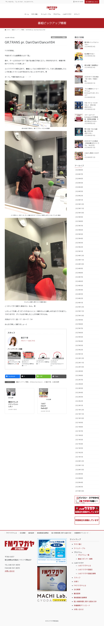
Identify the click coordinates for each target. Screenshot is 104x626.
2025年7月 (79, 226)
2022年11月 (79, 363)
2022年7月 (79, 380)
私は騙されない (89, 54)
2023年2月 (79, 350)
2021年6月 (79, 435)
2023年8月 (79, 324)
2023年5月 (79, 337)
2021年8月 (79, 427)
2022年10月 (79, 367)
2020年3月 (79, 487)
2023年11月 (79, 311)
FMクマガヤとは (11, 533)
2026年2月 (79, 196)
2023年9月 (79, 320)
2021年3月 (79, 448)
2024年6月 (79, 281)
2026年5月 (79, 183)
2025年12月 (79, 204)
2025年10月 (79, 213)
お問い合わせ (10, 571)
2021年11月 (79, 414)
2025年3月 (79, 243)
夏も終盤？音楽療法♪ (91, 65)
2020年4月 (79, 482)
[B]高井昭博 (55, 382)
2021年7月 (79, 431)
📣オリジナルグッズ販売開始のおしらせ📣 (14, 363)
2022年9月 (79, 371)
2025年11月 (79, 208)
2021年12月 (79, 410)
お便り (76, 581)
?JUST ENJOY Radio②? (44, 406)
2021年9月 (79, 423)
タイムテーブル (79, 548)
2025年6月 (79, 230)
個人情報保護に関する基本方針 (61, 533)
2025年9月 (79, 217)
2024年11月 (79, 260)
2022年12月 (79, 358)
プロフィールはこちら (28, 341)
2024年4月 (79, 290)
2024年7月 (79, 277)
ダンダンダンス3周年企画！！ (42, 363)
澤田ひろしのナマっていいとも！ (13, 404)
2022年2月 (79, 401)
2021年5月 (79, 440)
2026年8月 (79, 170)
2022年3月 (79, 397)
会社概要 (22, 533)
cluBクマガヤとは (84, 565)
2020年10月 (79, 470)
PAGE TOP (99, 605)
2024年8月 (79, 273)
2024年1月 (79, 303)
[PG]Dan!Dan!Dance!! (36, 382)
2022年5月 (79, 388)
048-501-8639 (79, 1)
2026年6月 (79, 179)
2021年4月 (79, 444)
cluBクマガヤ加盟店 (85, 569)
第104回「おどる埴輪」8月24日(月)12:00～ (90, 131)
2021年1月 (79, 457)
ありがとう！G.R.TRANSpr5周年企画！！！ (28, 363)
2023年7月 (79, 328)
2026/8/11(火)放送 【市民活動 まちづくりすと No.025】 (91, 143)
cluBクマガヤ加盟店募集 (87, 573)
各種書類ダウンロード (81, 533)
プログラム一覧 (83, 555)
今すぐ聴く (78, 544)
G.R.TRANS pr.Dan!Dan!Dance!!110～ (57, 363)
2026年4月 (79, 187)
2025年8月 (79, 221)
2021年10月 (79, 418)
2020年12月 (79, 461)
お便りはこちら (93, 2)
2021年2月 (79, 453)
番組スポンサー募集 (85, 559)
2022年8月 (79, 375)
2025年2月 (79, 247)
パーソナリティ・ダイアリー (13, 358)
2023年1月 (79, 354)
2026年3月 (79, 191)
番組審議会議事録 (42, 533)
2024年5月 (79, 286)
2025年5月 (79, 234)
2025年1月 (79, 251)
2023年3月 (79, 345)
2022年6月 (79, 384)
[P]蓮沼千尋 (47, 382)
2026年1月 (79, 200)
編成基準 (31, 533)
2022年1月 (79, 405)
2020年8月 (79, 478)
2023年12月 (79, 307)
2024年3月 (79, 294)
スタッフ (77, 577)
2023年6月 (79, 333)
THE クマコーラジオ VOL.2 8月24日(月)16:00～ (91, 105)
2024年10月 (79, 264)
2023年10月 (79, 316)
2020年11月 (79, 465)
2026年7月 (79, 174)
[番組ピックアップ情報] (43, 392)
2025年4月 (79, 238)
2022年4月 (79, 393)
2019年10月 (79, 491)
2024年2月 (79, 298)
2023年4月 (79, 341)
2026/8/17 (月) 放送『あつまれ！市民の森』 (91, 79)
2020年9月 (79, 474)
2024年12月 (79, 256)
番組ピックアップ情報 (58, 37)
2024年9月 (79, 268)
